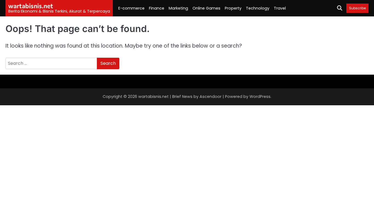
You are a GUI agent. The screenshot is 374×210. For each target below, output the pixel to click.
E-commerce (131, 8)
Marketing (178, 8)
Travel (280, 8)
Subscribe (357, 8)
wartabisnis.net (30, 6)
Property (233, 8)
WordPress (260, 96)
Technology (257, 8)
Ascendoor (210, 96)
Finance (156, 8)
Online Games (206, 8)
